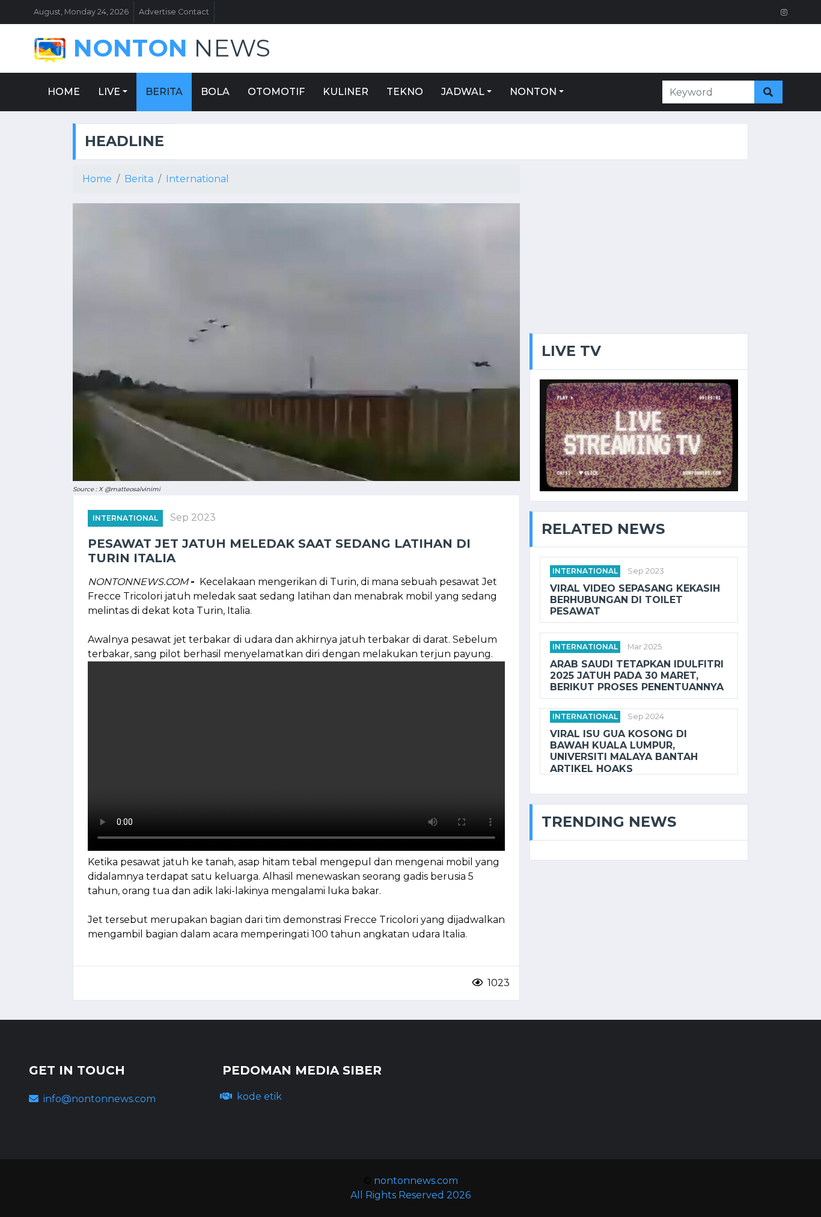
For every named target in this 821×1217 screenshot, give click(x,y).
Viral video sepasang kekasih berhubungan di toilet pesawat (635, 600)
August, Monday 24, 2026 (81, 11)
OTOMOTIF (276, 91)
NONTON (533, 91)
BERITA (164, 91)
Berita (138, 179)
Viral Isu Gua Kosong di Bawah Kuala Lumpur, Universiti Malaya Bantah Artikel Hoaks (624, 751)
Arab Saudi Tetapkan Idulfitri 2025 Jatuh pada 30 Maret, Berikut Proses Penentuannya (637, 675)
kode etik (259, 1096)
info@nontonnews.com (99, 1099)
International (197, 179)
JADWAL (462, 91)
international (125, 518)
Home (97, 179)
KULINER (345, 91)
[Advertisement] (639, 249)
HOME (63, 91)
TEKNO (404, 91)
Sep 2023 (193, 517)
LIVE (109, 91)
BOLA (215, 91)
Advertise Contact (174, 11)
